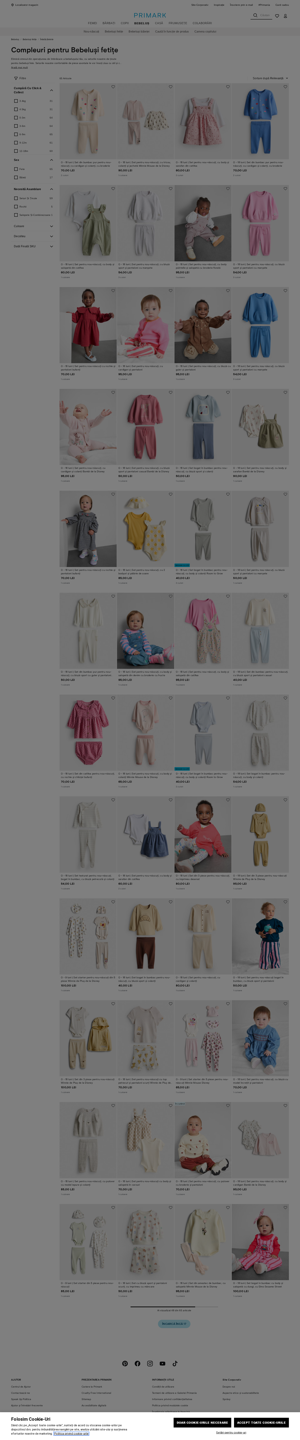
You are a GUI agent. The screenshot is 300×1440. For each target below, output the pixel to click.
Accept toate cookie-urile (261, 1423)
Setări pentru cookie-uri (231, 1432)
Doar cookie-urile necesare (202, 1423)
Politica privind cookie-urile (71, 1433)
